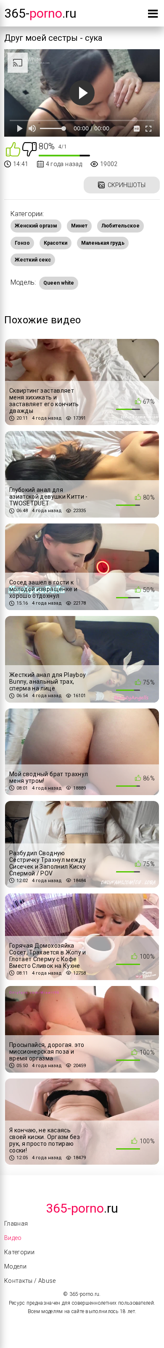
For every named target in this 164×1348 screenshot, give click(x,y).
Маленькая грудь (102, 243)
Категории (19, 1252)
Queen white (58, 283)
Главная (16, 1223)
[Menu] (153, 15)
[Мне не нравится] (29, 148)
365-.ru (40, 13)
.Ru (82, 1208)
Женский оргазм (36, 226)
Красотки (55, 243)
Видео (13, 1237)
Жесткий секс (33, 260)
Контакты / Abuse (30, 1280)
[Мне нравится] (13, 148)
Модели (15, 1266)
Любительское (120, 226)
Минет (79, 226)
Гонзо (22, 243)
